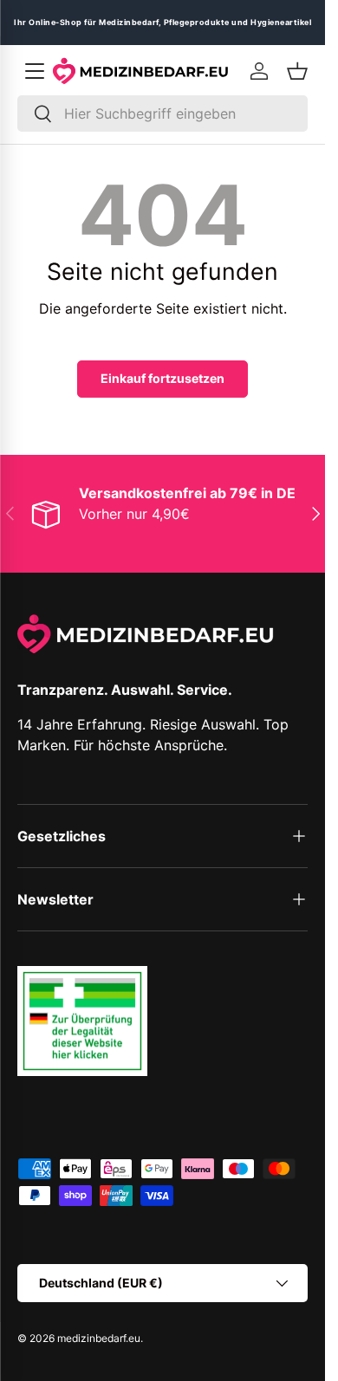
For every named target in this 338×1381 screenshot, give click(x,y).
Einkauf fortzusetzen (162, 378)
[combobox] (162, 113)
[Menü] (34, 71)
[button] (297, 71)
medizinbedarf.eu (98, 1338)
